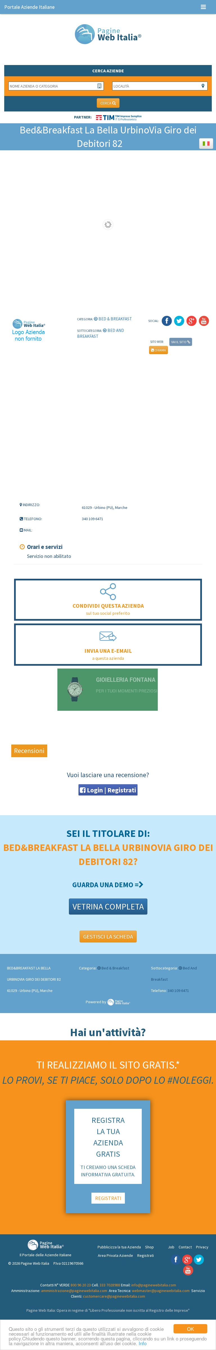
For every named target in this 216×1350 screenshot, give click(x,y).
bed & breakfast (115, 318)
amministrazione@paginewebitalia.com (74, 1290)
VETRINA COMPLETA (108, 906)
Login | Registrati (111, 790)
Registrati (145, 1255)
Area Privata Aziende (115, 1255)
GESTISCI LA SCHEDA (108, 936)
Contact (185, 1247)
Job (171, 1247)
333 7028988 (110, 1285)
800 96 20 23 (81, 1285)
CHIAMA (160, 350)
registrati (108, 1198)
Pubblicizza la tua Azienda (119, 1247)
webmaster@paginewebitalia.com (161, 1290)
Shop (149, 1247)
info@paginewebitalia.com (153, 1285)
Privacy (202, 1247)
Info (143, 1343)
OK (190, 1328)
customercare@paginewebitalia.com (114, 1296)
